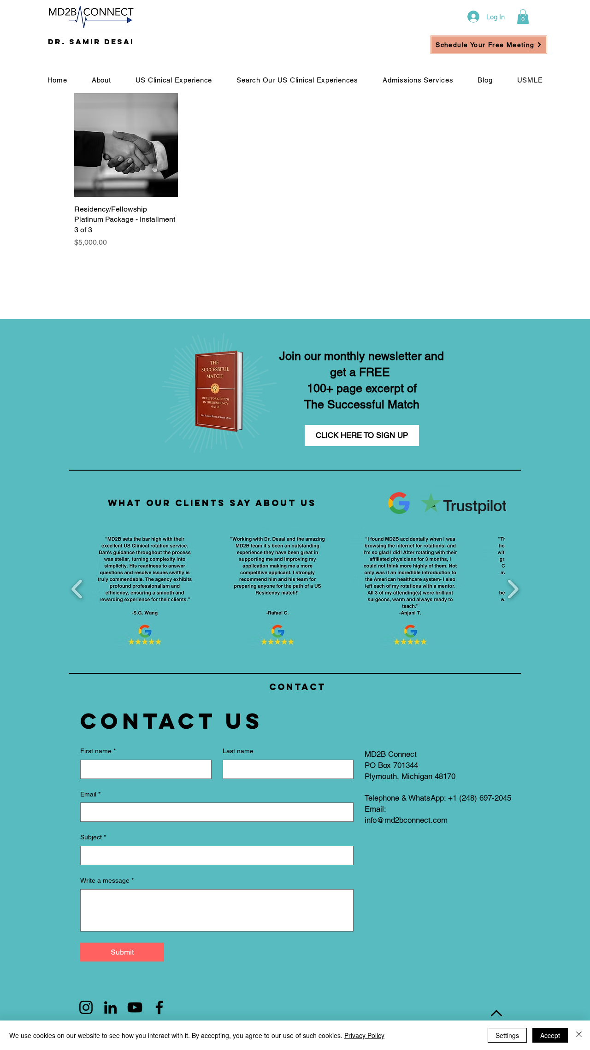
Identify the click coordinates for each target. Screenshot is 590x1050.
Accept (550, 1035)
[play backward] (77, 589)
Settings (507, 1035)
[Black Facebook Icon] (159, 1007)
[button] (523, 16)
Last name (238, 751)
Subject (93, 837)
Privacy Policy (364, 1035)
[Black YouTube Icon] (135, 1007)
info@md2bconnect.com (406, 820)
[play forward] (512, 589)
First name (98, 751)
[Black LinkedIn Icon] (110, 1007)
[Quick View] (126, 145)
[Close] (578, 1035)
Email (90, 794)
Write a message (107, 880)
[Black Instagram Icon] (86, 1007)
